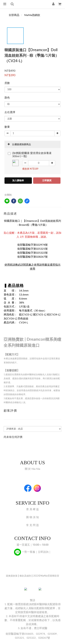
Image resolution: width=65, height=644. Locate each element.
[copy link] (27, 200)
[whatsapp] (20, 200)
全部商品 (14, 15)
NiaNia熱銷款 (32, 15)
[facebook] (13, 200)
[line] (7, 200)
